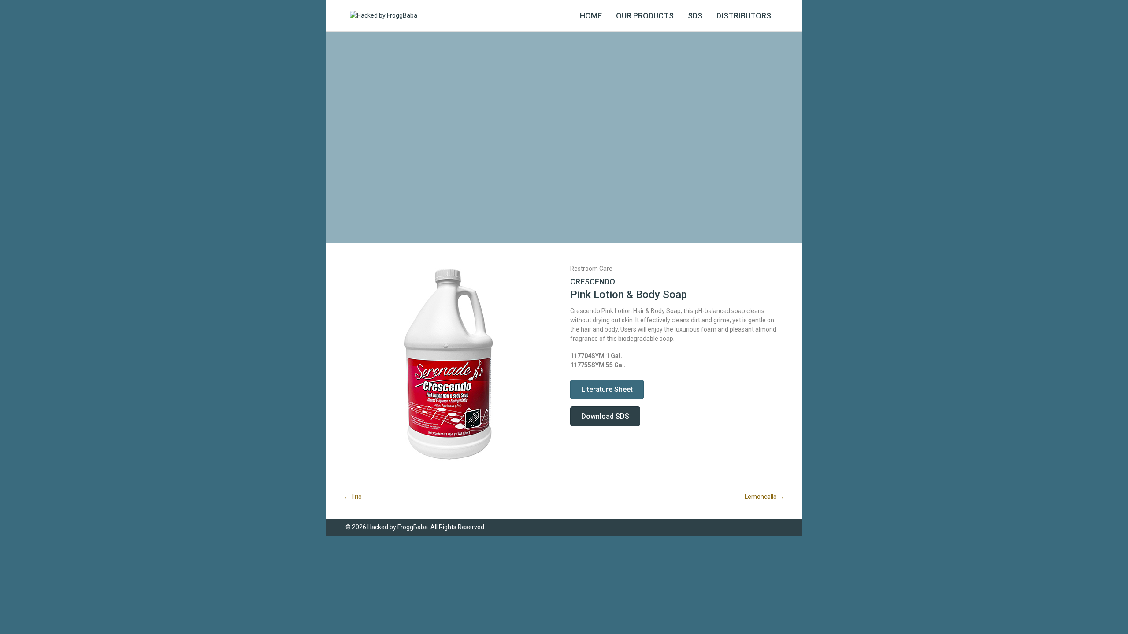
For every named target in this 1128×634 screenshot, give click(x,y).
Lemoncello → (764, 496)
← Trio (353, 496)
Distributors (743, 15)
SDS (695, 15)
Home (591, 15)
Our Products (645, 15)
